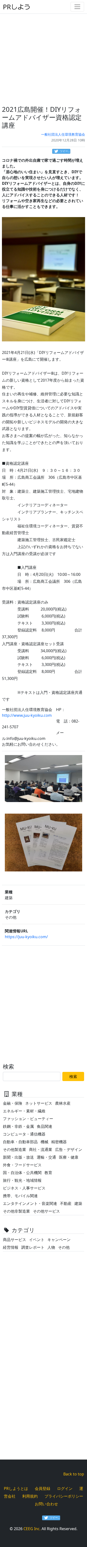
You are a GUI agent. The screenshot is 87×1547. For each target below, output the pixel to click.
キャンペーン (59, 1239)
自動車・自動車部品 (20, 1141)
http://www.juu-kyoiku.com (27, 715)
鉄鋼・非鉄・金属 (18, 1126)
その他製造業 (14, 1149)
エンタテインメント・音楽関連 (30, 1203)
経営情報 (10, 1247)
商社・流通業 (40, 1149)
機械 (44, 1141)
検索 (73, 1076)
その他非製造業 (16, 1211)
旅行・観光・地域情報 (22, 1180)
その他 (64, 1247)
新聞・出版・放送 (18, 1157)
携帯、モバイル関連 (20, 1195)
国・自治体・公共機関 (22, 1172)
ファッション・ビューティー (28, 1118)
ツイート (65, 151)
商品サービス (14, 1239)
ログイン (64, 1488)
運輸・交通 (46, 1157)
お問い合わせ (46, 1504)
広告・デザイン (68, 1149)
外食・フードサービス (22, 1165)
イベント (36, 1239)
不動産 (66, 1203)
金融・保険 (12, 1103)
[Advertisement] (43, 57)
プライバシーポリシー (63, 1496)
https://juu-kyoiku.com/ (26, 936)
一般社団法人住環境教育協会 (63, 134)
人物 (51, 1247)
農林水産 (63, 1103)
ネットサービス (38, 1103)
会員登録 (42, 1488)
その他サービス (46, 1211)
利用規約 (30, 1496)
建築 (78, 1203)
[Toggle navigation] (77, 7)
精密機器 (59, 1141)
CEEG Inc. (32, 1528)
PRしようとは (16, 1488)
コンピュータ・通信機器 (24, 1134)
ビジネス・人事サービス (24, 1188)
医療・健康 (68, 1157)
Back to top (73, 1474)
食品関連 (44, 1126)
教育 (48, 1172)
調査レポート (32, 1247)
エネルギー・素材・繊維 (24, 1111)
